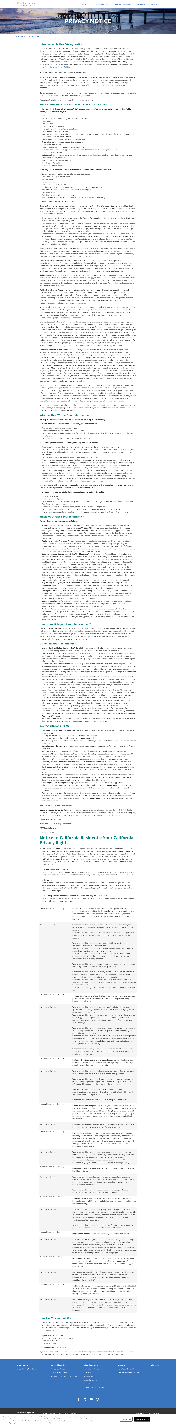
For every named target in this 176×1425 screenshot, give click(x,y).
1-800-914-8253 (64, 1348)
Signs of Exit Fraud (90, 1380)
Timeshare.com (20, 36)
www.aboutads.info (53, 303)
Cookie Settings (140, 1413)
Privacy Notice (154, 1413)
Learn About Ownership (126, 1369)
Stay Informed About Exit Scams (129, 1373)
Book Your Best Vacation (59, 1373)
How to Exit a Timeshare (92, 1369)
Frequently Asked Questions (94, 1387)
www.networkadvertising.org (76, 303)
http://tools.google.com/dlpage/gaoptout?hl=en (62, 318)
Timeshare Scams (90, 1376)
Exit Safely (87, 1373)
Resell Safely (88, 1384)
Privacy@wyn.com (126, 1328)
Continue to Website (142, 1419)
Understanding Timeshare (26, 1369)
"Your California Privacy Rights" (57, 67)
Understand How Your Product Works (64, 1376)
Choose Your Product (58, 1369)
